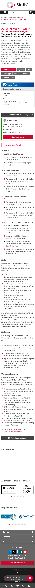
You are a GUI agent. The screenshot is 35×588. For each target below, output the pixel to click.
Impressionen (8, 77)
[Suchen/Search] (31, 12)
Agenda (21, 70)
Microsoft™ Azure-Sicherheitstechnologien (13, 19)
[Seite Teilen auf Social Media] (23, 585)
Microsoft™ (9, 23)
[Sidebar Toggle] (5, 12)
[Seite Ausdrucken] (17, 585)
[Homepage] (17, 5)
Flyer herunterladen (18, 438)
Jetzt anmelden (18, 137)
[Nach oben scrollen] (29, 585)
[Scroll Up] (17, 573)
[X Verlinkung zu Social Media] (14, 552)
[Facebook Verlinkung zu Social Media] (17, 552)
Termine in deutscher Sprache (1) (16, 115)
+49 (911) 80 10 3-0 (20, 556)
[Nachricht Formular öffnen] (11, 585)
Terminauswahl (9, 70)
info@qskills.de (20, 558)
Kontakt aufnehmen (17, 563)
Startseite (12, 17)
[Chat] (30, 578)
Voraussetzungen (21, 74)
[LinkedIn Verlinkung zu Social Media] (10, 552)
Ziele (29, 70)
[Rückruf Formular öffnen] (6, 585)
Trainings (20, 17)
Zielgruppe (7, 74)
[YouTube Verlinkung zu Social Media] (25, 552)
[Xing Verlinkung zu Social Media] (21, 552)
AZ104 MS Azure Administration (11, 432)
